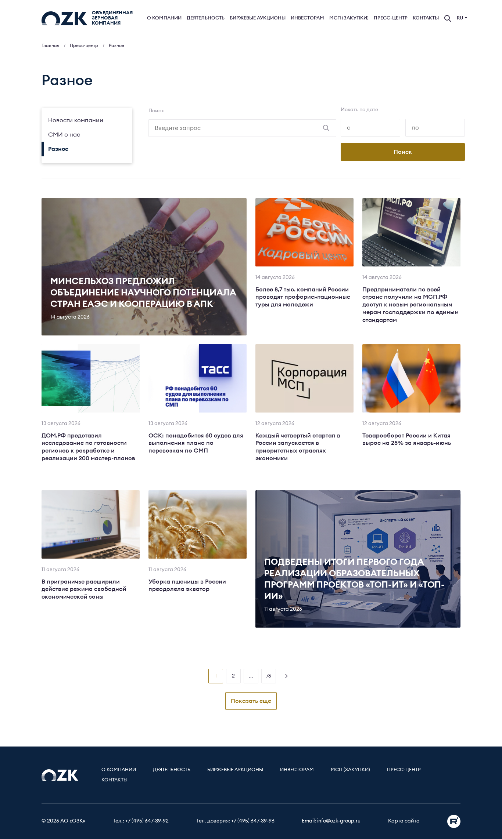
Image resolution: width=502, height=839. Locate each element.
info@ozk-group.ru (339, 821)
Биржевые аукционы (258, 18)
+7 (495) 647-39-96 (253, 821)
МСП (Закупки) (349, 18)
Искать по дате (359, 109)
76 (268, 676)
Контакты (426, 18)
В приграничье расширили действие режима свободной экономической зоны (84, 589)
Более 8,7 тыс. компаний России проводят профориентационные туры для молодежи (302, 297)
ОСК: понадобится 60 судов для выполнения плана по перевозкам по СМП (195, 443)
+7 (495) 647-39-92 (147, 821)
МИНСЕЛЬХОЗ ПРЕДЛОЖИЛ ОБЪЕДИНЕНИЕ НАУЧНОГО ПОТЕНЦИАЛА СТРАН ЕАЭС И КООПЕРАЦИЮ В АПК (143, 293)
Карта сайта (404, 821)
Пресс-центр (391, 18)
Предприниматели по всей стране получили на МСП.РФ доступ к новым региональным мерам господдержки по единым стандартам (410, 305)
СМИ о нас (64, 135)
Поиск (156, 110)
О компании (164, 18)
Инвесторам (307, 18)
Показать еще (251, 701)
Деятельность (206, 18)
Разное (58, 149)
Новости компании (75, 120)
